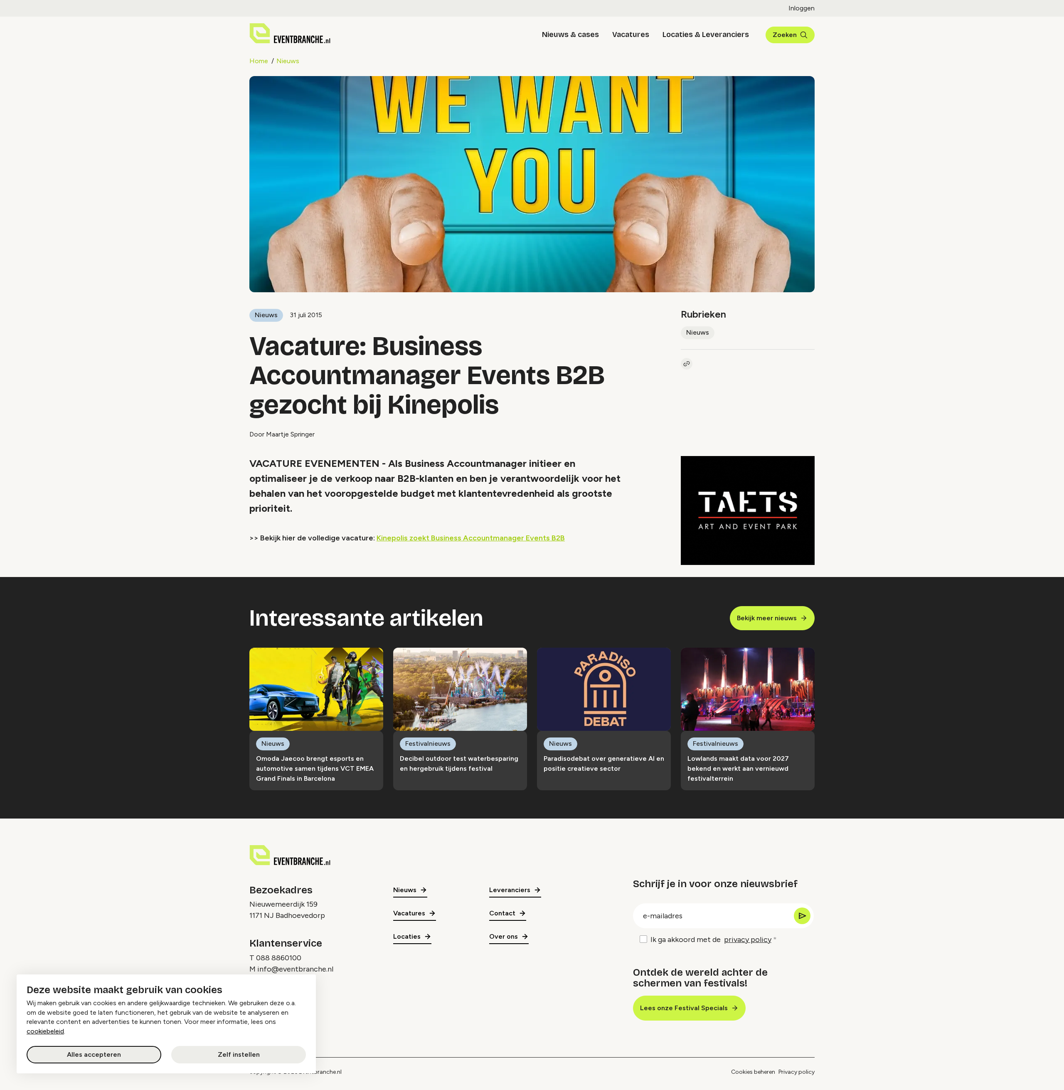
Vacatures (630, 34)
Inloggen (801, 8)
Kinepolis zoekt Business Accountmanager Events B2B (471, 538)
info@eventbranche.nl (295, 969)
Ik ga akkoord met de (710, 939)
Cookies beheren (753, 1071)
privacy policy (747, 939)
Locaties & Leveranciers (706, 34)
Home (258, 61)
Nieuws (287, 61)
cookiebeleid (45, 1031)
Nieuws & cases (570, 34)
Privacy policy (796, 1071)
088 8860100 (278, 957)
